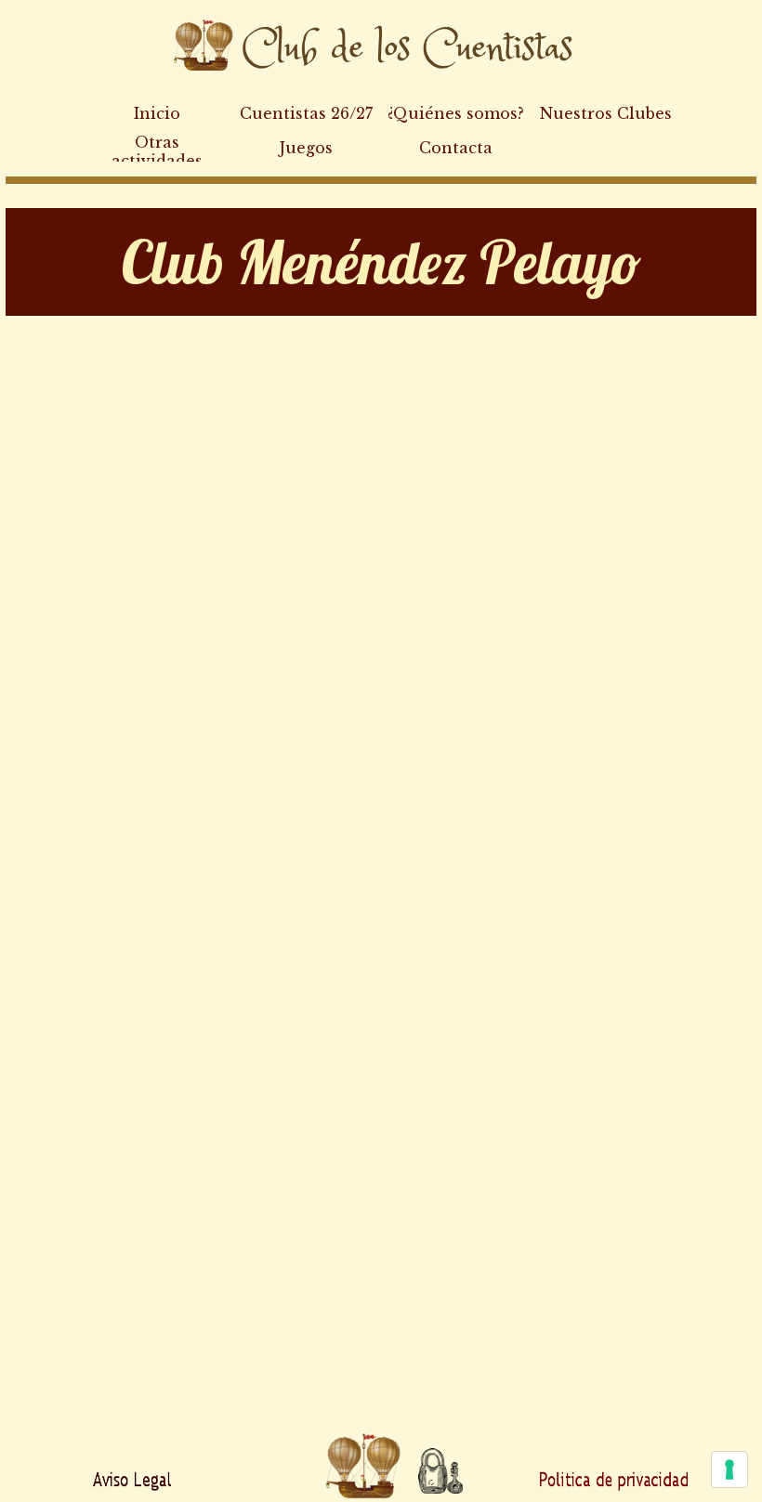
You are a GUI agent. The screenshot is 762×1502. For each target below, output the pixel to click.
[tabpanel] (381, 262)
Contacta (456, 147)
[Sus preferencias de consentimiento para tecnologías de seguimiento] (729, 1469)
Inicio (157, 113)
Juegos (306, 147)
